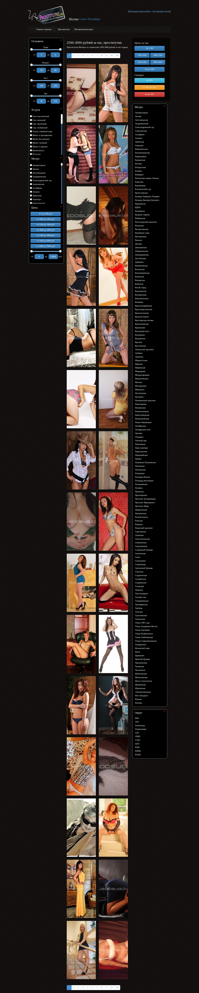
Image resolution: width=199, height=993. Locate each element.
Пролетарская (141, 495)
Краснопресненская (143, 309)
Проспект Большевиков (145, 499)
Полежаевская (141, 484)
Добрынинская (141, 251)
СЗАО (137, 740)
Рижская (138, 521)
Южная (138, 699)
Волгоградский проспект (146, 222)
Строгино (139, 572)
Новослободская (142, 415)
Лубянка (138, 353)
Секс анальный (39, 120)
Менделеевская (141, 379)
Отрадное (139, 437)
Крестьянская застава (144, 320)
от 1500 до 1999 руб (45, 225)
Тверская (139, 590)
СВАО (137, 736)
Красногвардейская (143, 306)
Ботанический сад (143, 189)
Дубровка (139, 262)
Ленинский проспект (144, 349)
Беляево (138, 171)
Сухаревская (140, 579)
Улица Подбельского (144, 634)
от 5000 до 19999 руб (45, 246)
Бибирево (139, 175)
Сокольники (140, 561)
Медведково (140, 371)
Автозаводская (38, 173)
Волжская (139, 226)
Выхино (138, 240)
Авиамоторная (38, 165)
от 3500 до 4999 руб (45, 241)
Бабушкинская (38, 203)
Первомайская (141, 455)
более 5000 (149, 69)
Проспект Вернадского (145, 502)
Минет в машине (39, 147)
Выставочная (140, 236)
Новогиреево (140, 404)
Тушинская (140, 619)
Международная (142, 375)
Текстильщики (141, 594)
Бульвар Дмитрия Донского (147, 200)
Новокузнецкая (141, 411)
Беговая (138, 164)
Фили (137, 652)
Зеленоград (140, 725)
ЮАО (137, 747)
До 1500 (149, 48)
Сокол (137, 557)
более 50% (149, 94)
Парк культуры (141, 448)
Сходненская (140, 583)
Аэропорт (36, 199)
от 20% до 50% (149, 87)
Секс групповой (39, 124)
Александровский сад (41, 180)
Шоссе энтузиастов (143, 681)
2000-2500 (157, 55)
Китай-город (140, 288)
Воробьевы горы (142, 233)
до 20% (149, 80)
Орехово (138, 433)
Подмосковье (140, 729)
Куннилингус (38, 150)
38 (117, 56)
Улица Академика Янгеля (146, 626)
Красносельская (142, 313)
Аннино (36, 192)
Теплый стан (140, 597)
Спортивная (140, 564)
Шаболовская (141, 674)
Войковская (140, 218)
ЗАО (137, 722)
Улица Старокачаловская (145, 641)
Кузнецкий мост (142, 331)
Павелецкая (140, 444)
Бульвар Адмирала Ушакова (147, 196)
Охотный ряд (140, 441)
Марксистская (141, 360)
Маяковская (140, 368)
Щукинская (140, 688)
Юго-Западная (141, 696)
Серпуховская (141, 546)
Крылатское (140, 328)
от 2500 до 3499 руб (45, 235)
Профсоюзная (141, 510)
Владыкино (140, 211)
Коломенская (140, 295)
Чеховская (139, 666)
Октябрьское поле (142, 430)
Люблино (139, 357)
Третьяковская (141, 604)
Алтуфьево (37, 188)
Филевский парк (142, 648)
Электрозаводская (143, 692)
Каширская (140, 280)
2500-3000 (142, 62)
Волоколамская (141, 229)
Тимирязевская (141, 601)
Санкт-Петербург (90, 19)
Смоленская (140, 553)
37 (112, 56)
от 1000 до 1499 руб (45, 219)
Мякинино (139, 390)
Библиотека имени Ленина (147, 178)
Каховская (139, 277)
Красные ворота (142, 317)
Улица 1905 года (142, 623)
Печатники (140, 466)
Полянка (138, 488)
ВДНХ (138, 207)
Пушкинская (140, 513)
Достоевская (140, 258)
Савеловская (140, 532)
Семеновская (140, 543)
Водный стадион (142, 215)
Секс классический (40, 116)
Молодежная (140, 386)
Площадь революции (144, 481)
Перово (138, 459)
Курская (138, 342)
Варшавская (140, 204)
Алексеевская (38, 184)
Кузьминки (140, 335)
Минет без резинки (41, 139)
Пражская (139, 492)
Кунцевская (140, 339)
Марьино (139, 364)
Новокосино (140, 408)
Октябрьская (140, 426)
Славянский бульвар (144, 550)
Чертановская (141, 663)
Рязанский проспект (144, 528)
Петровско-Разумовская (145, 462)
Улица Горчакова (142, 630)
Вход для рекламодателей (158, 11)
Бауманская (140, 160)
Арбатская (36, 196)
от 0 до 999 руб (45, 214)
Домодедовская (141, 255)
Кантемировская (142, 273)
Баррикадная (140, 156)
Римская (138, 524)
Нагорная (139, 397)
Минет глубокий (39, 143)
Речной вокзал (141, 517)
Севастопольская (142, 539)
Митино (138, 382)
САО (137, 733)
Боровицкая (140, 185)
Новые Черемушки (143, 422)
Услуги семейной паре (42, 131)
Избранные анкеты (137, 11)
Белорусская (140, 167)
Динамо (138, 244)
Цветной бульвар (142, 659)
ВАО (137, 718)
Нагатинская (140, 393)
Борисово (139, 182)
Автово (35, 169)
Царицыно (139, 655)
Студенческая (141, 575)
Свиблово (139, 535)
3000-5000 (157, 62)
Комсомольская (141, 298)
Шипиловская (141, 677)
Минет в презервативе (42, 135)
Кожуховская (140, 291)
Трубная (138, 608)
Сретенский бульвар (144, 568)
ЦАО (137, 744)
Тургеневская (141, 615)
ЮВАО (138, 751)
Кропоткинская (141, 324)
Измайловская (141, 266)
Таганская (139, 586)
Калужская (139, 269)
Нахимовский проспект (145, 400)
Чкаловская (140, 670)
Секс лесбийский (39, 128)
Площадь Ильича (142, 477)
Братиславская (141, 193)
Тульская (139, 612)
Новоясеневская (142, 419)
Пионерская (140, 470)
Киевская (139, 284)
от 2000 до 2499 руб (45, 230)
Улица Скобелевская (144, 637)
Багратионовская (142, 153)
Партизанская (141, 451)
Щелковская (140, 685)
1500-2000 (142, 55)
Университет (140, 645)
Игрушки (36, 154)
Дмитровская (141, 247)
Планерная (139, 473)
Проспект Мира (142, 506)
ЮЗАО (138, 755)
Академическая (39, 177)
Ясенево (138, 703)
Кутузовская (140, 346)
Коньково (139, 302)
